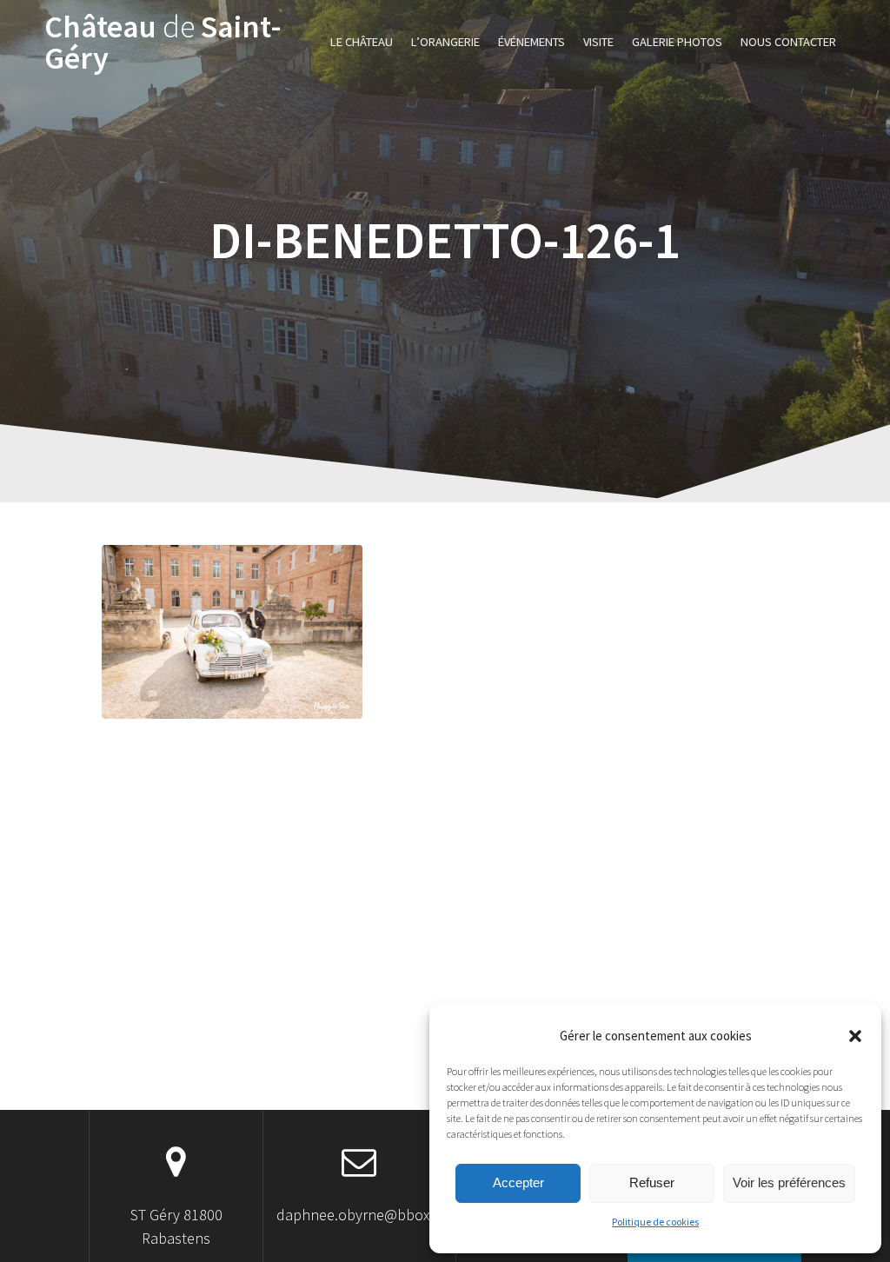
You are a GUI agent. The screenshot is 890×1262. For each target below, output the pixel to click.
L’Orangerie (445, 42)
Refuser (651, 1182)
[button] (855, 1036)
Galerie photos (677, 42)
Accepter (518, 1182)
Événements (531, 42)
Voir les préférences (789, 1182)
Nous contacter (788, 42)
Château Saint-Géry (163, 42)
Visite (598, 42)
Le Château (361, 42)
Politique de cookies (655, 1221)
